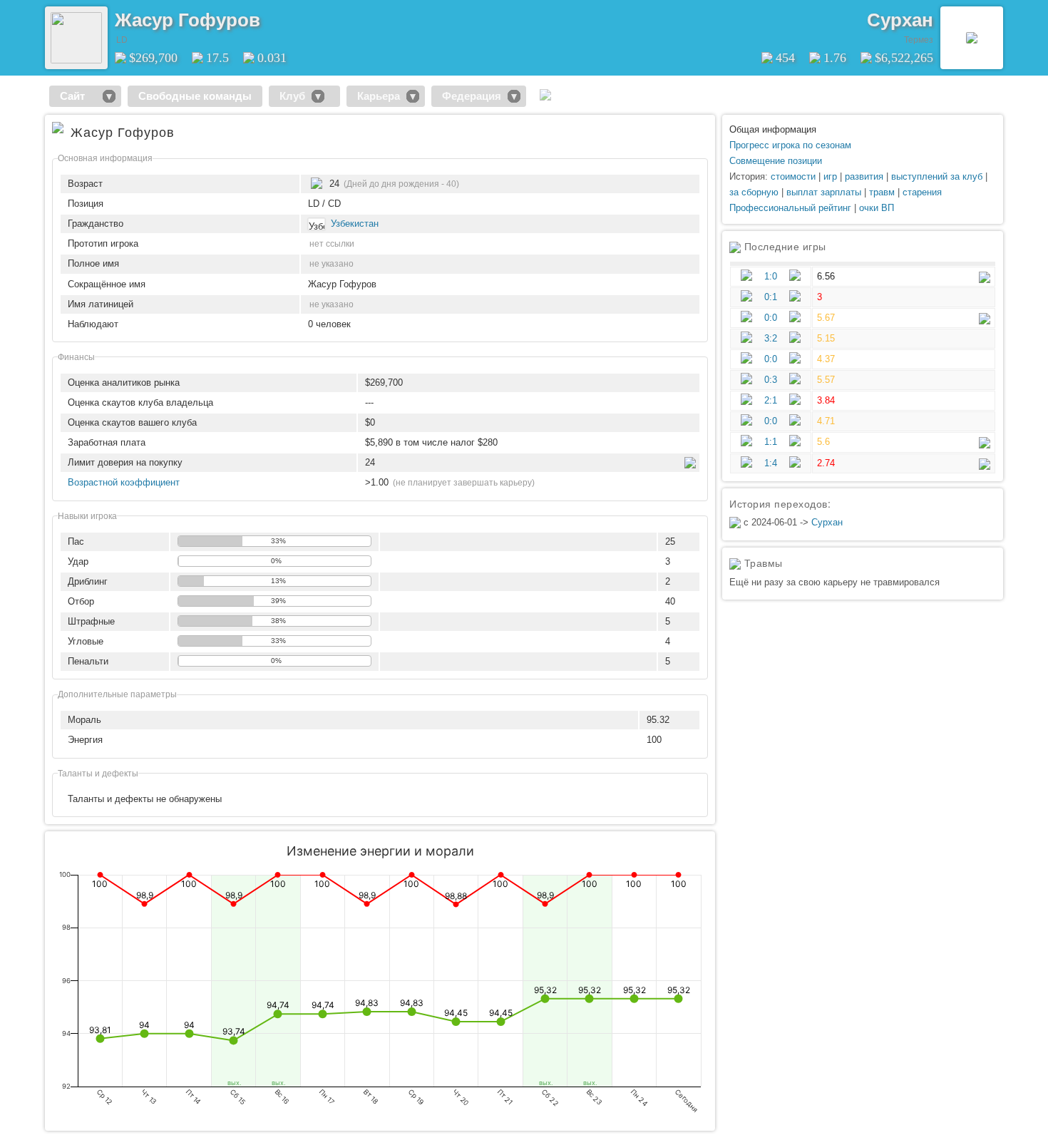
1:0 (770, 276)
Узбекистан (355, 223)
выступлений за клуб (936, 176)
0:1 (770, 297)
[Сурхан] (971, 37)
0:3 (770, 379)
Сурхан (900, 20)
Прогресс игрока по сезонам (790, 145)
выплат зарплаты (823, 192)
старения (922, 192)
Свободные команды (195, 96)
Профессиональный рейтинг (790, 207)
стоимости (793, 176)
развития (864, 176)
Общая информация (772, 129)
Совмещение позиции (775, 160)
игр (830, 176)
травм (882, 192)
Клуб (292, 96)
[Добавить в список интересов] (275, 15)
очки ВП (876, 207)
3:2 (770, 338)
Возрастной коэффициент (124, 482)
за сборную (754, 192)
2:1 (770, 400)
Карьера (378, 96)
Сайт (78, 96)
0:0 (770, 317)
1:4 (770, 463)
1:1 (770, 441)
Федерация (471, 96)
